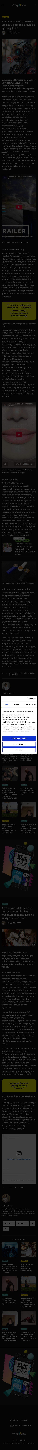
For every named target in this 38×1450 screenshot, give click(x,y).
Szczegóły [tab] (16, 704)
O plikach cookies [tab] (29, 704)
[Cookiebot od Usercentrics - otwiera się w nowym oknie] (27, 699)
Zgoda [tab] (6, 704)
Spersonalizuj (18, 744)
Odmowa (19, 750)
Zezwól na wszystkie (19, 738)
